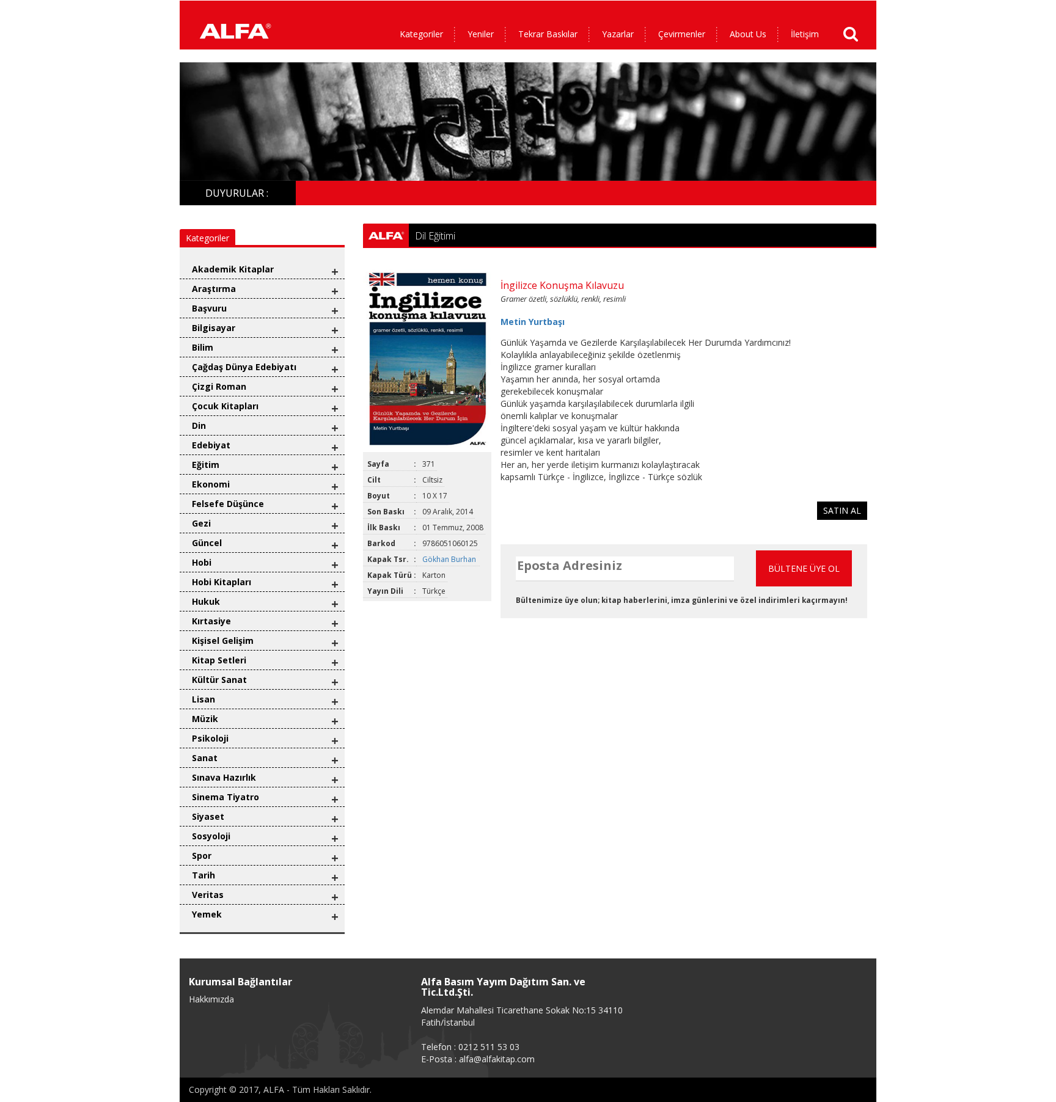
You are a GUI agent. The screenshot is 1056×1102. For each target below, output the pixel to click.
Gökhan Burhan (450, 559)
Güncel (207, 543)
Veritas (208, 894)
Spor (201, 855)
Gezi (201, 523)
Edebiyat (211, 445)
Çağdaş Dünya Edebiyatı (244, 367)
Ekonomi (211, 484)
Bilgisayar (213, 328)
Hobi (201, 562)
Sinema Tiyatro (225, 797)
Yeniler (481, 34)
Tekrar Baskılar (548, 34)
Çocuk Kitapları (225, 406)
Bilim (202, 347)
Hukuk (206, 601)
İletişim (805, 34)
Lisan (203, 699)
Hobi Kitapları (221, 582)
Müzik (205, 718)
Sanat (205, 758)
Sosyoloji (211, 836)
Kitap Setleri (219, 660)
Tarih (203, 875)
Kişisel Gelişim (223, 640)
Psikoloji (210, 738)
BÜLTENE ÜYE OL (804, 568)
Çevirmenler (681, 34)
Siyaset (208, 816)
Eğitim (205, 464)
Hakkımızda (211, 999)
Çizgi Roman (219, 386)
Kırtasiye (211, 621)
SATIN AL (842, 510)
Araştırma (214, 288)
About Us (748, 34)
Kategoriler (421, 34)
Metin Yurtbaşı (533, 321)
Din (199, 425)
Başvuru (209, 308)
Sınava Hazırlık (224, 777)
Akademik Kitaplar (233, 269)
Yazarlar (618, 34)
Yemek (207, 914)
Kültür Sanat (219, 679)
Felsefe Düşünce (228, 503)
